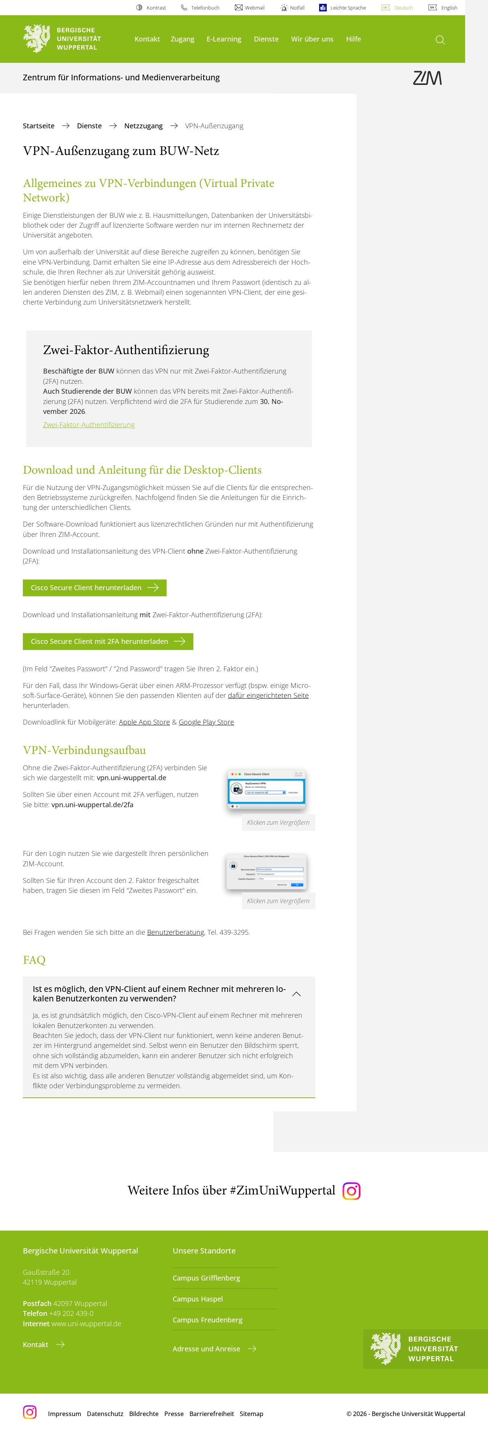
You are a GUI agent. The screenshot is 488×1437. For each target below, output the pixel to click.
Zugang (182, 38)
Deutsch (404, 7)
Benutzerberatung (175, 932)
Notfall (297, 7)
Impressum (64, 1414)
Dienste (266, 38)
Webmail (255, 7)
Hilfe (353, 38)
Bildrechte (144, 1414)
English (449, 7)
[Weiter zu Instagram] (351, 1191)
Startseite (39, 125)
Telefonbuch (205, 7)
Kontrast (156, 7)
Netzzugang (144, 125)
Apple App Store (144, 721)
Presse (174, 1414)
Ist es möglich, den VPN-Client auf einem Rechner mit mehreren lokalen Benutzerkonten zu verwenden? (159, 994)
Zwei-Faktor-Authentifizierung (89, 424)
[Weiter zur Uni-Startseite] (75, 39)
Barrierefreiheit (211, 1414)
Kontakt (147, 38)
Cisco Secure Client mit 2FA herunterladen (99, 641)
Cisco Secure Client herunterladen (86, 587)
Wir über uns (312, 38)
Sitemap (251, 1414)
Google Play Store (206, 721)
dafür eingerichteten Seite (268, 695)
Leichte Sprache (348, 7)
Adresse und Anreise (207, 1348)
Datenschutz (105, 1414)
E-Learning (224, 38)
